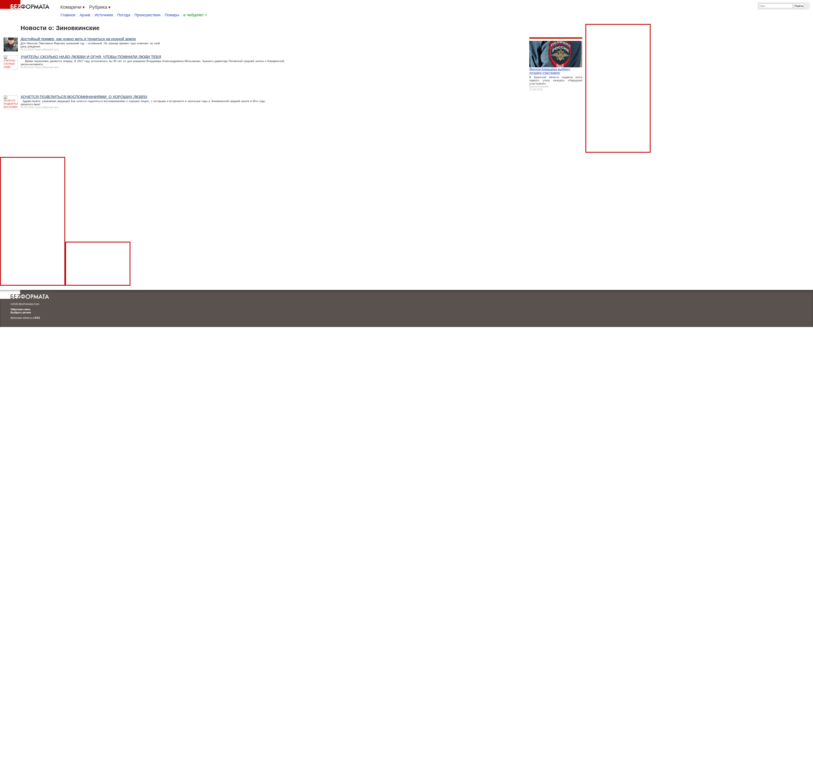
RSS (37, 317)
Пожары (172, 15)
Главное (68, 15)
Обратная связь (20, 309)
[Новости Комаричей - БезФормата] (25, 5)
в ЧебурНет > (195, 15)
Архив (85, 15)
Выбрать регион (21, 312)
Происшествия (147, 15)
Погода (123, 15)
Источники (104, 15)
